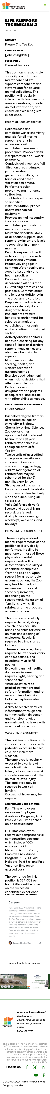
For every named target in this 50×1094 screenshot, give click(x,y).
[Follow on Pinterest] (44, 1075)
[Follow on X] (34, 1067)
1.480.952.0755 (25, 1031)
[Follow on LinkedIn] (42, 1067)
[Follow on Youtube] (36, 1075)
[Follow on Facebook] (26, 1067)
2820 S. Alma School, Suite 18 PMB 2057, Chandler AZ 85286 (31, 1023)
